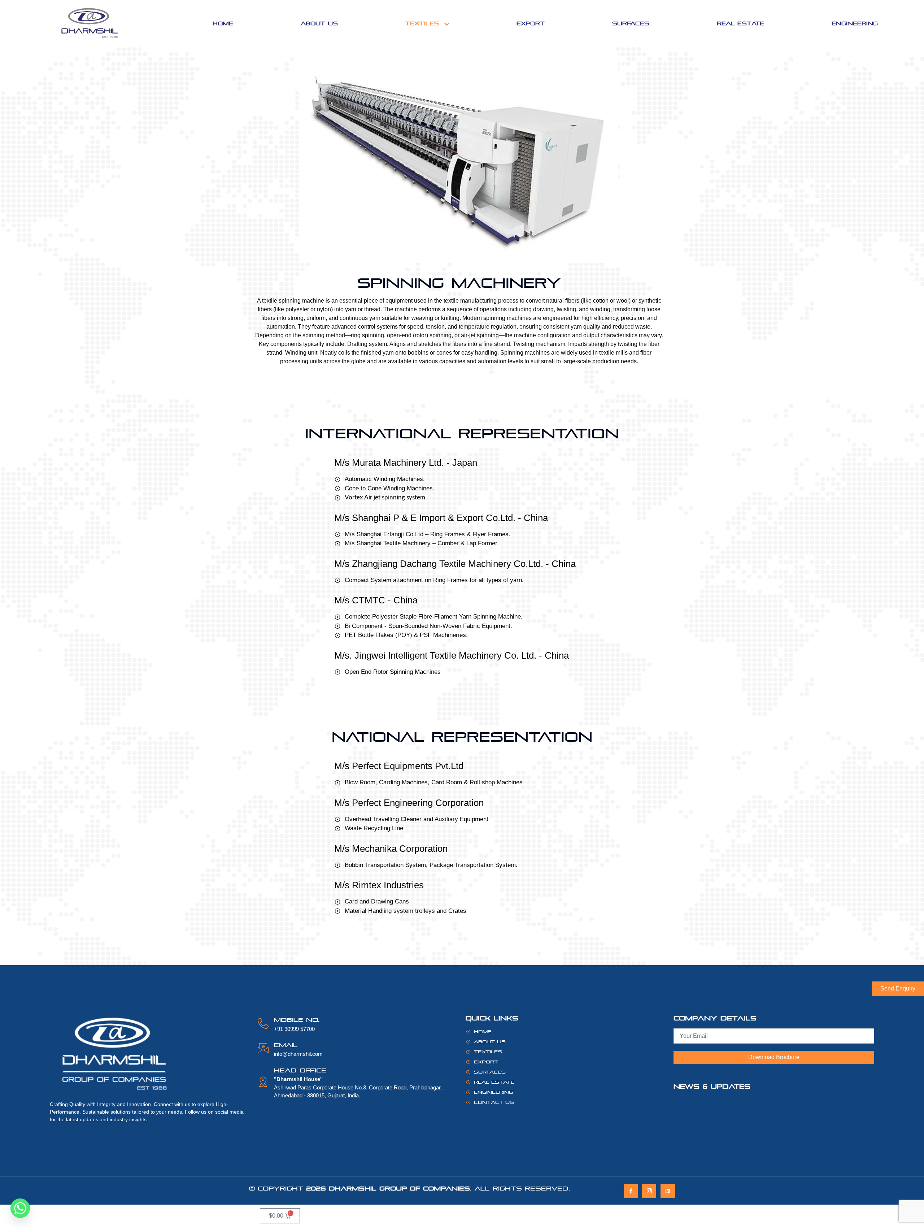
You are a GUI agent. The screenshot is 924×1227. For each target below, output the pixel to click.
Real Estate (740, 23)
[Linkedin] (668, 1191)
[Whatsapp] (20, 1208)
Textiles (422, 23)
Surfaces (630, 23)
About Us (319, 23)
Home (223, 23)
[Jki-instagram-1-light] (649, 1191)
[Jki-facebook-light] (631, 1191)
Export (531, 23)
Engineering (855, 23)
